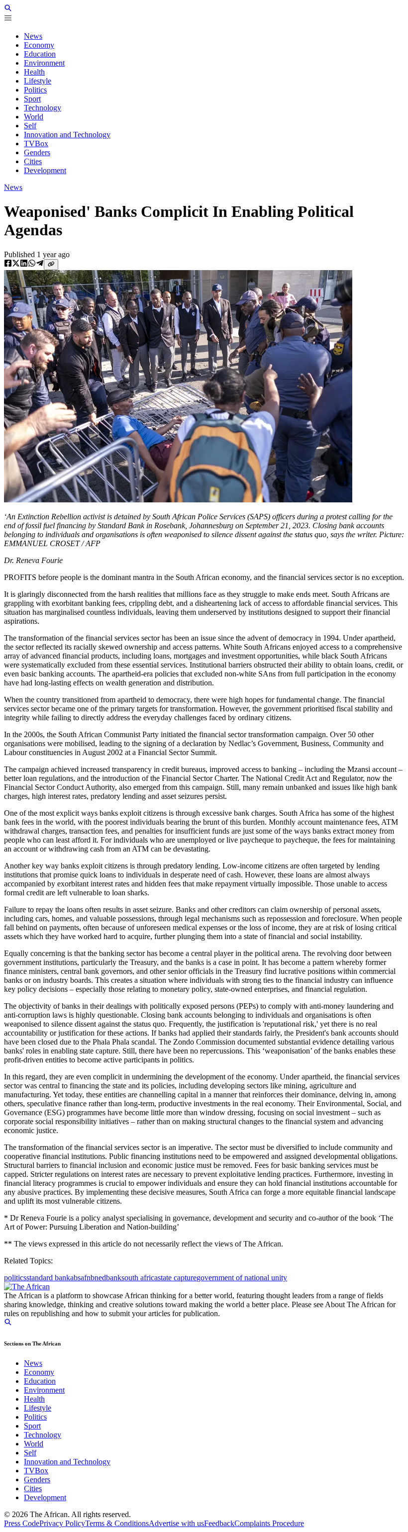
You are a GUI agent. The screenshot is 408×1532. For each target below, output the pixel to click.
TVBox (36, 1470)
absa (77, 1277)
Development (45, 1497)
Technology (42, 1435)
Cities (33, 1488)
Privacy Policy (62, 1523)
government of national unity (242, 1277)
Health (34, 1399)
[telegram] (40, 264)
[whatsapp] (32, 264)
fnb (89, 1277)
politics (15, 1277)
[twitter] (16, 264)
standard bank (48, 1277)
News (13, 187)
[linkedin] (24, 264)
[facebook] (8, 264)
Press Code (21, 1523)
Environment (44, 1390)
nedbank (108, 1277)
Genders (37, 1479)
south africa (139, 1277)
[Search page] (8, 9)
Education (40, 1381)
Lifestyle (37, 1408)
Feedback (219, 1523)
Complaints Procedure (269, 1523)
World (33, 1443)
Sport (32, 1426)
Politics (35, 1417)
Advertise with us (176, 1523)
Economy (39, 1372)
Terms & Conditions (117, 1523)
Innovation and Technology (67, 1461)
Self (30, 1452)
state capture (177, 1277)
